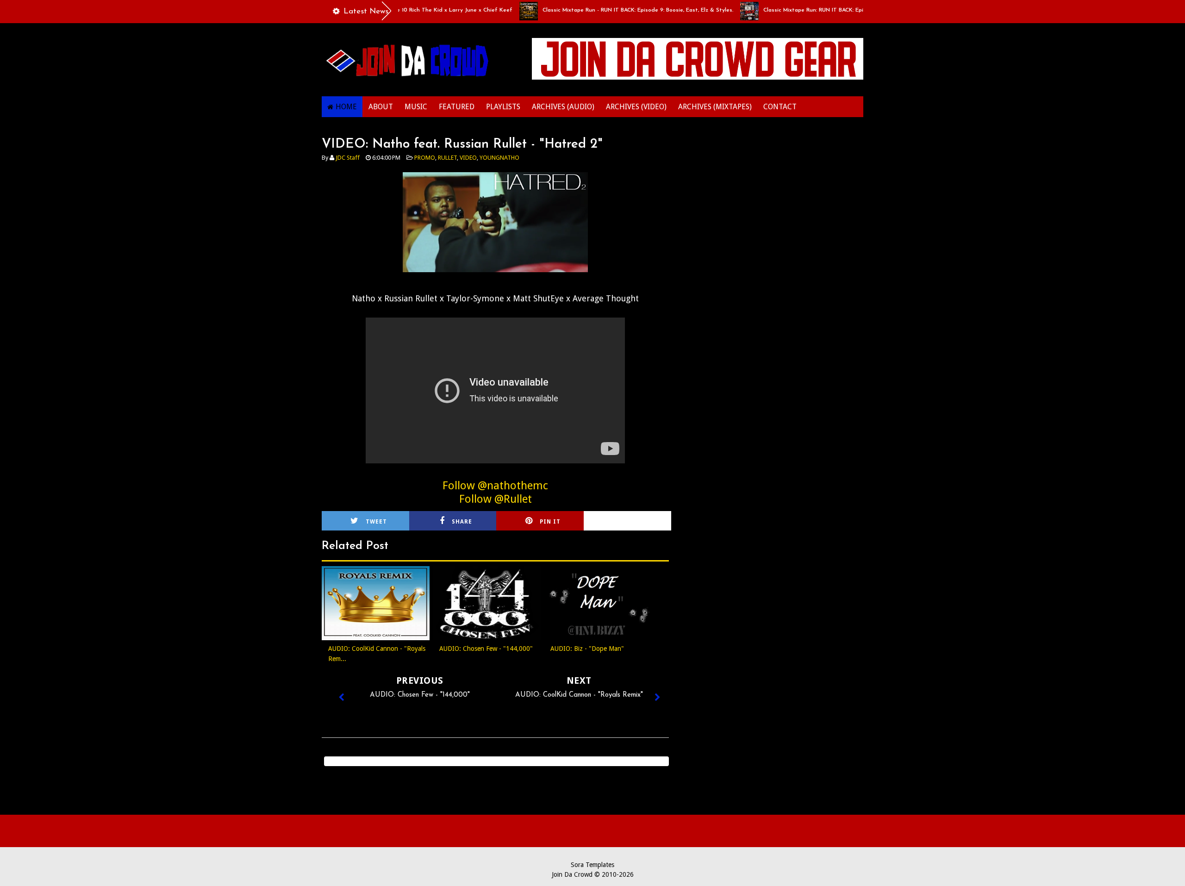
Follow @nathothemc (495, 485)
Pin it (550, 521)
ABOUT (380, 106)
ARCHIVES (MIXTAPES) (715, 106)
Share (462, 521)
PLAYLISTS (503, 106)
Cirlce (639, 521)
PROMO (424, 157)
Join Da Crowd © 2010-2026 (593, 874)
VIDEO (468, 157)
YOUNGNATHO (499, 157)
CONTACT (780, 106)
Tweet (376, 521)
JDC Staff (348, 157)
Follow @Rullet (495, 499)
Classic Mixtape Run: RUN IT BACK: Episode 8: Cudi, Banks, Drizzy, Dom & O (843, 10)
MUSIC (416, 106)
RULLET (447, 157)
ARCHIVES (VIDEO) (636, 106)
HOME (346, 106)
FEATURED (456, 106)
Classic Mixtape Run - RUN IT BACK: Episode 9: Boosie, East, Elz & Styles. (619, 10)
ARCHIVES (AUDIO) (563, 106)
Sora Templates (592, 864)
